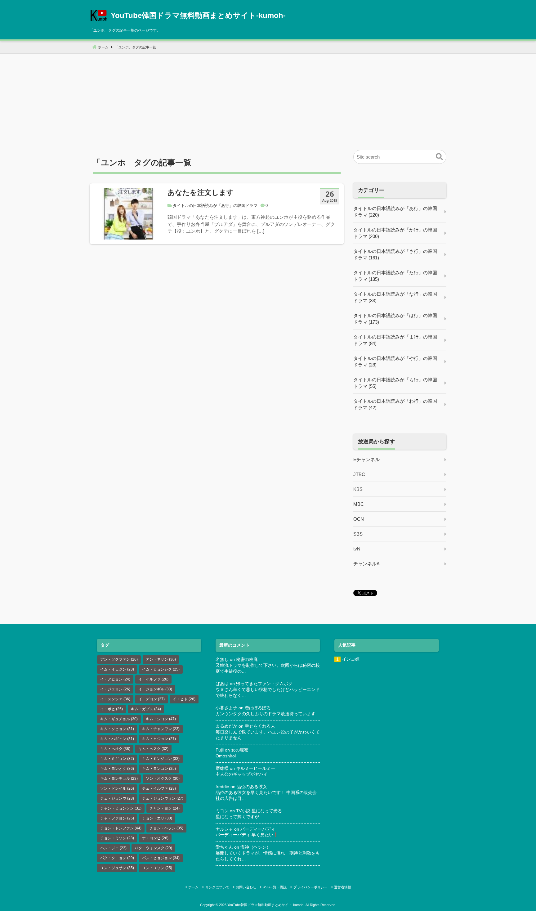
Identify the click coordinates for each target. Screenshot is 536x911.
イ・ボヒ (111, 709)
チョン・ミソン (117, 838)
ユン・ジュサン (117, 868)
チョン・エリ (157, 818)
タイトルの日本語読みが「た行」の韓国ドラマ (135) (395, 276)
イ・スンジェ (115, 699)
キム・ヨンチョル (119, 778)
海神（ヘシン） (255, 847)
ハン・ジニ (113, 848)
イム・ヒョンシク (161, 669)
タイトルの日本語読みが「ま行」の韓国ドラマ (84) (395, 340)
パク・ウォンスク (153, 848)
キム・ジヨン (161, 719)
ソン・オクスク (163, 778)
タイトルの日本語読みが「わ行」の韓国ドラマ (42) (395, 404)
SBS (358, 533)
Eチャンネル (366, 459)
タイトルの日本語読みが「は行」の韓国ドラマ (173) (395, 319)
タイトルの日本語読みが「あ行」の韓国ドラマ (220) (395, 212)
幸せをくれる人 (260, 726)
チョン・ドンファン (120, 828)
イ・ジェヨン (115, 689)
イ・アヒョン (115, 679)
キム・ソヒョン (117, 729)
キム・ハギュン (117, 739)
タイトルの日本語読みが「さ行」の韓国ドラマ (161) (395, 254)
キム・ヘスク (153, 749)
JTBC (359, 474)
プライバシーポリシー (310, 887)
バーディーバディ (257, 829)
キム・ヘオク (115, 749)
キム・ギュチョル (119, 719)
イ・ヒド (184, 699)
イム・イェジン (117, 669)
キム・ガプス (146, 709)
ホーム (193, 887)
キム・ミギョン (117, 758)
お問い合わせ (246, 887)
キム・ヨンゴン (159, 768)
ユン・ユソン (157, 868)
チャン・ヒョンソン (120, 808)
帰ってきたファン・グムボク (264, 683)
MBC (358, 504)
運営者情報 (342, 887)
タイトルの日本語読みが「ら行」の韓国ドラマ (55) (395, 383)
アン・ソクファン (119, 659)
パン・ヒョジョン (161, 858)
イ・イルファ (153, 679)
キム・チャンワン (161, 729)
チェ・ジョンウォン (162, 798)
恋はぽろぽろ (258, 708)
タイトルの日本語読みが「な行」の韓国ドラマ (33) (395, 297)
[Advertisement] (268, 97)
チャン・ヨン (165, 808)
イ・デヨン (151, 699)
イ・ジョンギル (155, 689)
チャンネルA (366, 563)
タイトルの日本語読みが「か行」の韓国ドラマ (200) (395, 233)
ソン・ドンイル (117, 788)
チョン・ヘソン (166, 828)
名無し (222, 659)
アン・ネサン (161, 659)
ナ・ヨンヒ (155, 838)
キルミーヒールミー (255, 768)
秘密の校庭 (247, 659)
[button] (439, 157)
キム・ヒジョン (159, 739)
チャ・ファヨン (117, 818)
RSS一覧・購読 (275, 887)
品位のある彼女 (252, 786)
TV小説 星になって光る (259, 811)
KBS (358, 489)
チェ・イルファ (159, 788)
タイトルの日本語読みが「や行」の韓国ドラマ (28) (395, 361)
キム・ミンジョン (161, 758)
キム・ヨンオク (117, 768)
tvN (356, 548)
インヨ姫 (351, 659)
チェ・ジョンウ (117, 798)
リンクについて (217, 887)
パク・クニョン (117, 858)
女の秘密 (239, 750)
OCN (358, 519)
